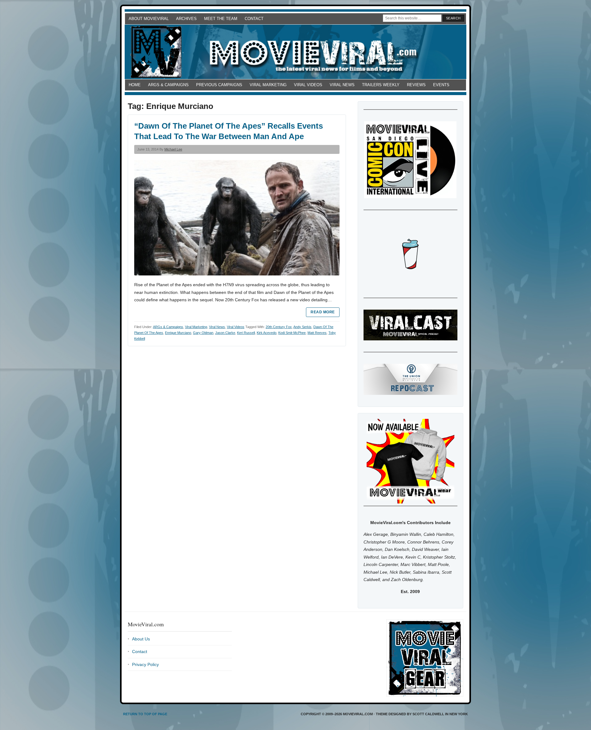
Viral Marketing (268, 84)
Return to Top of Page (145, 714)
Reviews (416, 84)
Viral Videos (308, 84)
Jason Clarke (225, 333)
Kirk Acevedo (266, 333)
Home (135, 84)
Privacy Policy (145, 664)
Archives (186, 18)
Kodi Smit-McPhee (292, 333)
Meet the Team (220, 18)
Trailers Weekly (381, 84)
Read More (323, 312)
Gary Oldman (203, 333)
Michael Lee (173, 149)
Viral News (342, 84)
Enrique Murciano (178, 333)
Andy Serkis (302, 327)
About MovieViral (149, 18)
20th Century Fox (279, 327)
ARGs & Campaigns (168, 84)
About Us (141, 638)
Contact (254, 18)
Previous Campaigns (219, 84)
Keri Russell (246, 333)
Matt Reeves (317, 333)
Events (441, 84)
